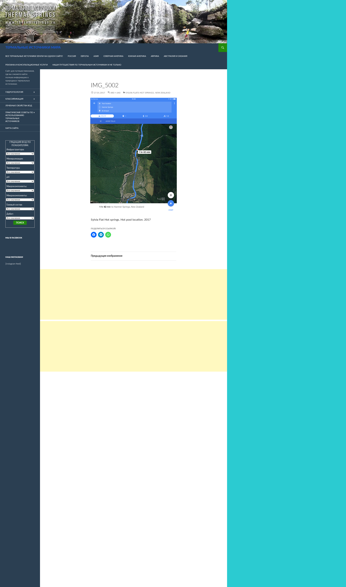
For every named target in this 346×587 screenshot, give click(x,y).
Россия (72, 56)
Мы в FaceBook (13, 238)
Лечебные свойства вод (18, 106)
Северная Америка (113, 56)
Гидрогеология (14, 92)
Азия (96, 56)
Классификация (14, 99)
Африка (155, 56)
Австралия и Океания (175, 56)
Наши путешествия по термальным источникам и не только (86, 65)
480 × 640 (115, 93)
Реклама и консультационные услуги (26, 65)
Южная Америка (137, 56)
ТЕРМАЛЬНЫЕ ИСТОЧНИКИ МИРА (33, 47)
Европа (85, 56)
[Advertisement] (133, 294)
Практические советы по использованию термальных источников (19, 116)
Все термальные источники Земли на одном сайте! (34, 56)
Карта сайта (11, 128)
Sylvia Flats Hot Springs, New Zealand (148, 93)
